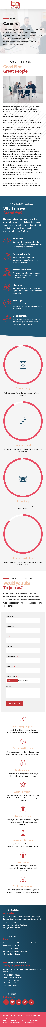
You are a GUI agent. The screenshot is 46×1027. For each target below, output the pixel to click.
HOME (5, 1020)
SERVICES (23, 1020)
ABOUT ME (13, 1020)
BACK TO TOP (29, 1023)
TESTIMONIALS (34, 1020)
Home (12, 18)
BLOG (5, 1023)
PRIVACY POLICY (15, 1023)
